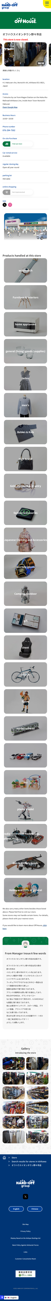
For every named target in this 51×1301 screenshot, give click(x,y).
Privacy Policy (26, 1231)
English (16, 1209)
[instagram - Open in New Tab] (10, 205)
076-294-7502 (9, 130)
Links (25, 1252)
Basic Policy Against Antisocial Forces (25, 1245)
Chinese (34, 1209)
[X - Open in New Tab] (5, 205)
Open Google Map (10, 107)
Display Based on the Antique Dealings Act (25, 1238)
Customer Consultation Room (25, 1259)
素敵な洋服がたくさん (11, 70)
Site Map (25, 1224)
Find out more (17, 144)
